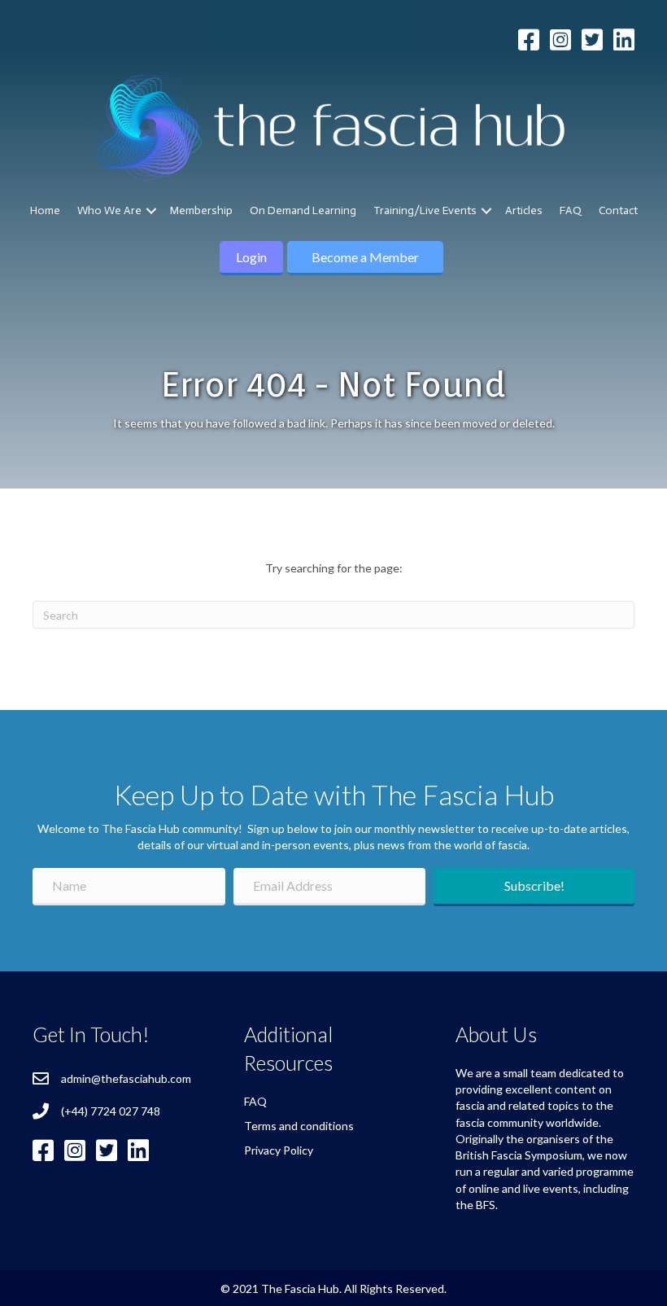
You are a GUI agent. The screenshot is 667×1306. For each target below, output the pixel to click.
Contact (618, 210)
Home (45, 210)
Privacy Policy (278, 1150)
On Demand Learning (303, 210)
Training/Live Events (425, 210)
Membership (201, 210)
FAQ (571, 210)
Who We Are (109, 210)
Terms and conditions (299, 1126)
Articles (524, 210)
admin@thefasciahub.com (126, 1078)
